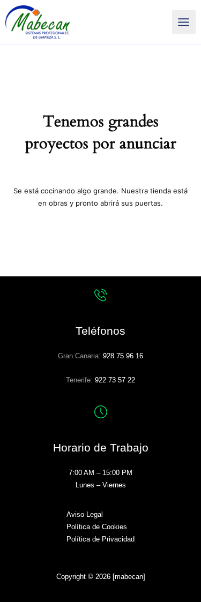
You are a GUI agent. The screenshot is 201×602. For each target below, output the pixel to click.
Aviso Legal (84, 514)
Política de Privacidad (100, 539)
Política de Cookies (96, 527)
